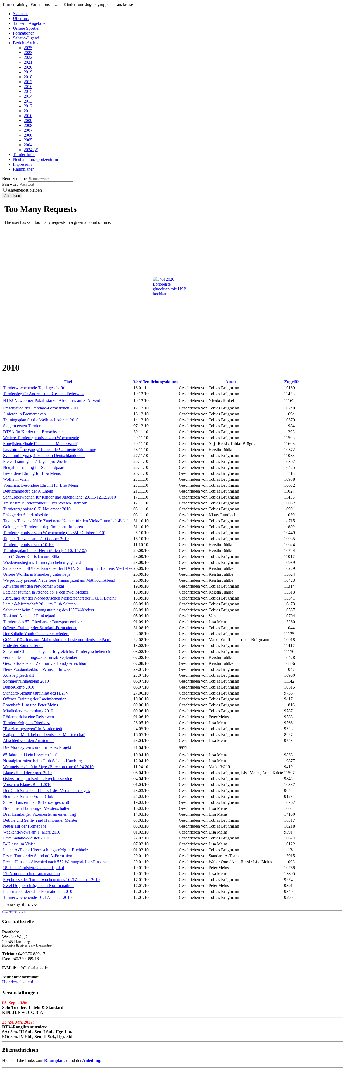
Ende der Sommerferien (23, 645)
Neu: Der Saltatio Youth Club (28, 796)
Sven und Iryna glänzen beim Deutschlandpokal (44, 455)
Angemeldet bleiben (25, 190)
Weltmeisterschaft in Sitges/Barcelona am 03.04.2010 (48, 766)
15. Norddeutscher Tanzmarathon (31, 873)
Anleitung (91, 1060)
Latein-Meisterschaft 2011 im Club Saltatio (39, 604)
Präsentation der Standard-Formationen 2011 (41, 408)
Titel (68, 382)
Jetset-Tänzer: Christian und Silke (31, 556)
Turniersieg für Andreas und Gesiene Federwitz (43, 393)
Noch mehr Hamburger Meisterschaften (36, 808)
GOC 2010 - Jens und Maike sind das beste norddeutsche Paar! (57, 639)
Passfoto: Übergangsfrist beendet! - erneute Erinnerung (49, 449)
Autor (230, 382)
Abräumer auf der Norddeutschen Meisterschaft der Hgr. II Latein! (59, 598)
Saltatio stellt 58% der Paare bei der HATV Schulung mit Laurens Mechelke (67, 568)
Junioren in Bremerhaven (24, 414)
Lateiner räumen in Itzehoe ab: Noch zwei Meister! (46, 592)
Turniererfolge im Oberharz (26, 722)
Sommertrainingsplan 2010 (26, 681)
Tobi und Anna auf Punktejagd (29, 616)
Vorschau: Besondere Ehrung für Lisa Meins (41, 485)
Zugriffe (291, 382)
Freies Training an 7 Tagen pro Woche (35, 461)
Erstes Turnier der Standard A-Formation (37, 856)
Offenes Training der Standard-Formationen (40, 627)
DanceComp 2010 (18, 687)
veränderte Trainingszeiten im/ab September (40, 657)
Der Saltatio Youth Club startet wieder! (36, 633)
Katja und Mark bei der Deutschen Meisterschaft (44, 734)
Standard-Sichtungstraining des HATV (36, 693)
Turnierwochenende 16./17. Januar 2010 (37, 897)
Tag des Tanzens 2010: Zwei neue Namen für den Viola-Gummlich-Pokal (66, 521)
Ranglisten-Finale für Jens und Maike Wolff (40, 443)
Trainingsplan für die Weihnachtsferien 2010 (40, 420)
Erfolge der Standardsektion (26, 515)
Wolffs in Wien (16, 479)
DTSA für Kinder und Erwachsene (33, 431)
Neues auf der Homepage (24, 826)
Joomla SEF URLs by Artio (14, 912)
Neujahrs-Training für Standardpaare (34, 467)
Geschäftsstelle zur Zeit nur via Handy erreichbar (44, 663)
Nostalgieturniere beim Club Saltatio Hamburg (42, 761)
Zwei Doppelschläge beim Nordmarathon (38, 885)
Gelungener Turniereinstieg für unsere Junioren (43, 526)
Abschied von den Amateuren (28, 740)
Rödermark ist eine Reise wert (28, 717)
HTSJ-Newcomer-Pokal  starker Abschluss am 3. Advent (51, 400)
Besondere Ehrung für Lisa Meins (32, 473)
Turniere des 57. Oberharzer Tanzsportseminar (42, 621)
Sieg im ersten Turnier (21, 426)
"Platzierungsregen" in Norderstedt (32, 728)
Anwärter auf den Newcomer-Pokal (33, 586)
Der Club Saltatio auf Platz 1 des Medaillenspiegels (46, 790)
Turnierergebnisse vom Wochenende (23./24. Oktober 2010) (54, 532)
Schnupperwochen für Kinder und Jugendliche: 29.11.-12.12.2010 (59, 497)
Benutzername (14, 178)
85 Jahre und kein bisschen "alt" (30, 755)
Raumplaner (55, 1060)
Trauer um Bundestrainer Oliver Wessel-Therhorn (45, 503)
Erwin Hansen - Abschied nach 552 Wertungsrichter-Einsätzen (56, 861)
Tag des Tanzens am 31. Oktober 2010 (36, 538)
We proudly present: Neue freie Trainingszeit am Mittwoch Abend (59, 580)
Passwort (10, 184)
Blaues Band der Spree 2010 (27, 772)
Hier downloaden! (17, 982)
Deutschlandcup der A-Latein (28, 491)
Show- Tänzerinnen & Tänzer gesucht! (36, 802)
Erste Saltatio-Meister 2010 (26, 838)
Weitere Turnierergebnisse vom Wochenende (41, 437)
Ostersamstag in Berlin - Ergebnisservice (37, 778)
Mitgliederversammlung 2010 (28, 711)
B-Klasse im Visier (19, 844)
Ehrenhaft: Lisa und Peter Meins (30, 705)
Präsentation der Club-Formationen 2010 (37, 891)
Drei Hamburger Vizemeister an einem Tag (39, 814)
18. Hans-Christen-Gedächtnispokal (33, 867)
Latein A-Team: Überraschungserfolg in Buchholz (45, 850)
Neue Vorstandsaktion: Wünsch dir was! (37, 669)
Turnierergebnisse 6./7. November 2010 (37, 509)
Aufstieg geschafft (18, 675)
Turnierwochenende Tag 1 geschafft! (34, 387)
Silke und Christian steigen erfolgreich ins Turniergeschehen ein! (58, 651)
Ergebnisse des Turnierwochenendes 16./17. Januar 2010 (51, 879)
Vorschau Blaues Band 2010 (27, 784)
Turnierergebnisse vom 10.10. (28, 544)
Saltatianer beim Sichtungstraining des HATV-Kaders (48, 610)
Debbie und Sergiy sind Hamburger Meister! (41, 820)
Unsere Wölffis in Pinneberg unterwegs (36, 574)
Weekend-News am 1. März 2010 (31, 832)
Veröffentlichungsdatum (155, 382)
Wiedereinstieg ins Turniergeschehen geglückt (42, 562)
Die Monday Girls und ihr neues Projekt (37, 747)
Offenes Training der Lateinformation (35, 699)
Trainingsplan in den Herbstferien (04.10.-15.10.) (45, 550)
